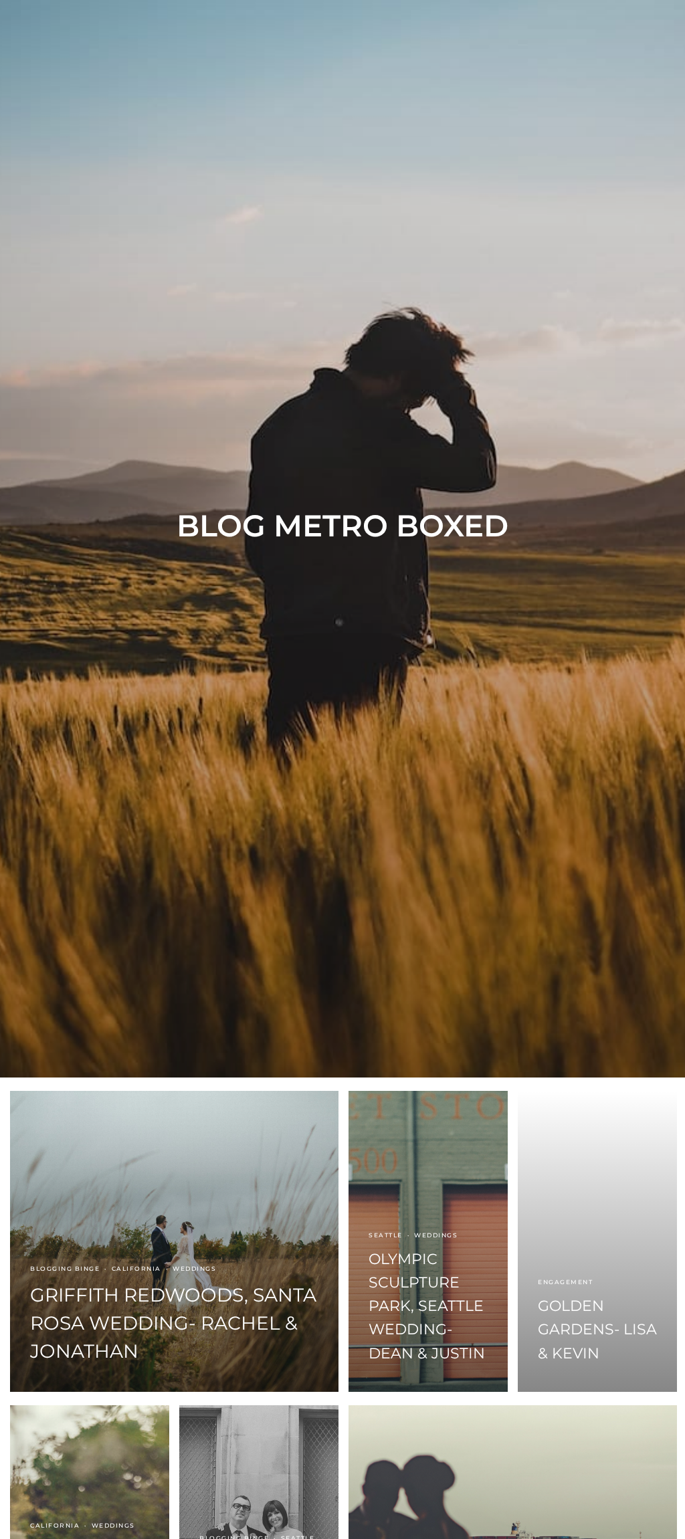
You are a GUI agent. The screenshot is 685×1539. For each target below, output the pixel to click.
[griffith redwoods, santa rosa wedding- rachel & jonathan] (174, 1241)
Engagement (565, 1282)
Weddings (194, 1268)
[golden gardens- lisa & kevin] (597, 1241)
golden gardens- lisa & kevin (597, 1329)
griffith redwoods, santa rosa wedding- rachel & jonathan (173, 1323)
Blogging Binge (65, 1268)
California (136, 1268)
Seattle (386, 1235)
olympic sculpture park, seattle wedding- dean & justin (427, 1306)
